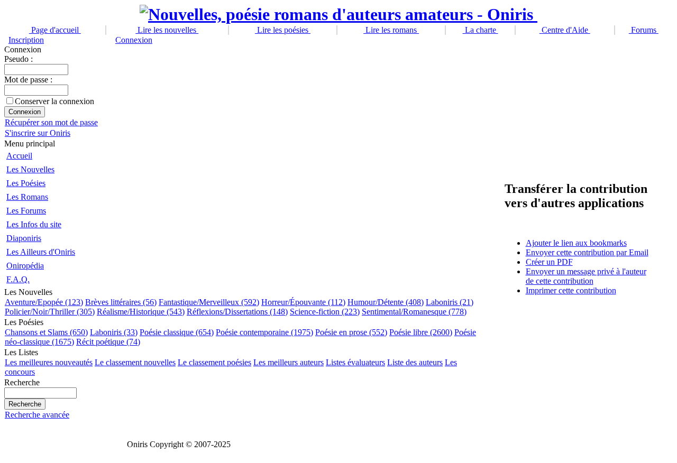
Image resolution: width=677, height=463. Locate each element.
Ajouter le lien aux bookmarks (576, 242)
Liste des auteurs (415, 362)
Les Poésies (25, 183)
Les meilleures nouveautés (49, 362)
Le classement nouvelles (135, 362)
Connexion (133, 39)
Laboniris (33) (114, 332)
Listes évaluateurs (355, 362)
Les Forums (26, 210)
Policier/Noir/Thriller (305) (50, 311)
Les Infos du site (33, 224)
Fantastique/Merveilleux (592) (209, 302)
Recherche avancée (37, 414)
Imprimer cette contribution (571, 290)
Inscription (26, 39)
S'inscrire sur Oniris (37, 132)
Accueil (19, 155)
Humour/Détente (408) (385, 302)
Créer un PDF (549, 261)
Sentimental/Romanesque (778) (414, 311)
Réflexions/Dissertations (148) (237, 311)
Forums (643, 29)
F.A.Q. (18, 279)
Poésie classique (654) (177, 332)
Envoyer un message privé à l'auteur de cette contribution (586, 276)
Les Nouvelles (30, 169)
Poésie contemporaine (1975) (264, 332)
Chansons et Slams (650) (46, 332)
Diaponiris (23, 238)
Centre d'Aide (564, 29)
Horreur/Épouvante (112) (303, 302)
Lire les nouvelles (166, 29)
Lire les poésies (282, 29)
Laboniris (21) (449, 302)
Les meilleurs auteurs (288, 362)
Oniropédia (25, 265)
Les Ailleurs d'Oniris (40, 251)
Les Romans (27, 196)
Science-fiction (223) (325, 311)
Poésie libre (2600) (420, 332)
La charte (480, 29)
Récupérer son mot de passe (51, 122)
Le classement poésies (214, 362)
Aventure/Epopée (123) (44, 302)
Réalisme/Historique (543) (141, 311)
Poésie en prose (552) (351, 332)
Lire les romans (391, 29)
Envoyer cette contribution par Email (587, 252)
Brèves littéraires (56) (121, 302)
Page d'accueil (55, 29)
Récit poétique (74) (108, 341)
